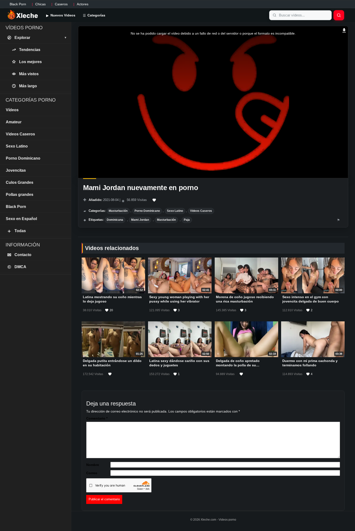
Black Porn (18, 4)
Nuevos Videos (62, 15)
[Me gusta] (154, 200)
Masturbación (118, 211)
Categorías (95, 15)
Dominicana (115, 219)
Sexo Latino (175, 211)
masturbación (166, 219)
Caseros (61, 4)
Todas (16, 231)
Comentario (96, 418)
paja (187, 219)
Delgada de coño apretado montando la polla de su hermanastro (238, 365)
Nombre (92, 465)
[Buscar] (339, 15)
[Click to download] (344, 30)
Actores (82, 4)
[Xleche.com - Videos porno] (23, 15)
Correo (91, 473)
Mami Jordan (140, 219)
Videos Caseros (201, 211)
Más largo (28, 86)
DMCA (17, 267)
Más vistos (29, 74)
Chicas (40, 4)
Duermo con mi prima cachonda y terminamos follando (310, 363)
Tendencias (29, 50)
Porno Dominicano (147, 211)
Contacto (19, 255)
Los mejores (30, 62)
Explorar (40, 38)
